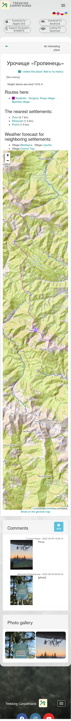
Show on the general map (35, 511)
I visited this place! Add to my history (42, 71)
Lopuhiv (47, 145)
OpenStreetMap (49, 508)
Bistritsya (25, 145)
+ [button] (8, 155)
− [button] (8, 160)
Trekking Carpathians (20, 703)
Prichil (15, 124)
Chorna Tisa (27, 148)
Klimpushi (17, 121)
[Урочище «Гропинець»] (35, 330)
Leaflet (35, 508)
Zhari (15, 117)
